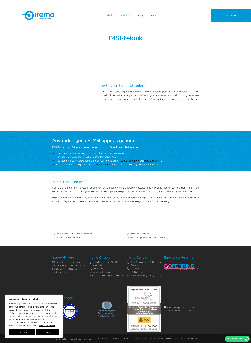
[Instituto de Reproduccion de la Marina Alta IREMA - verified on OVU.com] (181, 310)
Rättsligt (145, 338)
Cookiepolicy (118, 338)
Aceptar (48, 332)
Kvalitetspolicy (167, 338)
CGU (127, 338)
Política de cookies (47, 325)
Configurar (21, 332)
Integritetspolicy (105, 338)
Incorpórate (135, 338)
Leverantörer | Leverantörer (186, 338)
